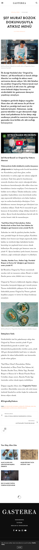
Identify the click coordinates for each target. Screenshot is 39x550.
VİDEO (18, 12)
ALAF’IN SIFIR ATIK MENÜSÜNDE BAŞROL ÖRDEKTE (8, 464)
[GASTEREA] (19, 2)
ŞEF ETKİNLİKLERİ (8, 406)
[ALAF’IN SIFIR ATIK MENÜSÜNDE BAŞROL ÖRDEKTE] (9, 454)
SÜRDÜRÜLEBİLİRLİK (22, 408)
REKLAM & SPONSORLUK (19, 525)
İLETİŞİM (19, 522)
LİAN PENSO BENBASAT (19, 31)
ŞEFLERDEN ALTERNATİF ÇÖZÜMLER (21, 406)
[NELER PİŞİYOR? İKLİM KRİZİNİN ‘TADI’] (29, 454)
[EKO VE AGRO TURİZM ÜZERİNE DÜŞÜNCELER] (9, 475)
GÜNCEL (13, 12)
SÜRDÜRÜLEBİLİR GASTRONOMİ (9, 408)
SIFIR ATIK (33, 406)
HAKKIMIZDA (19, 520)
